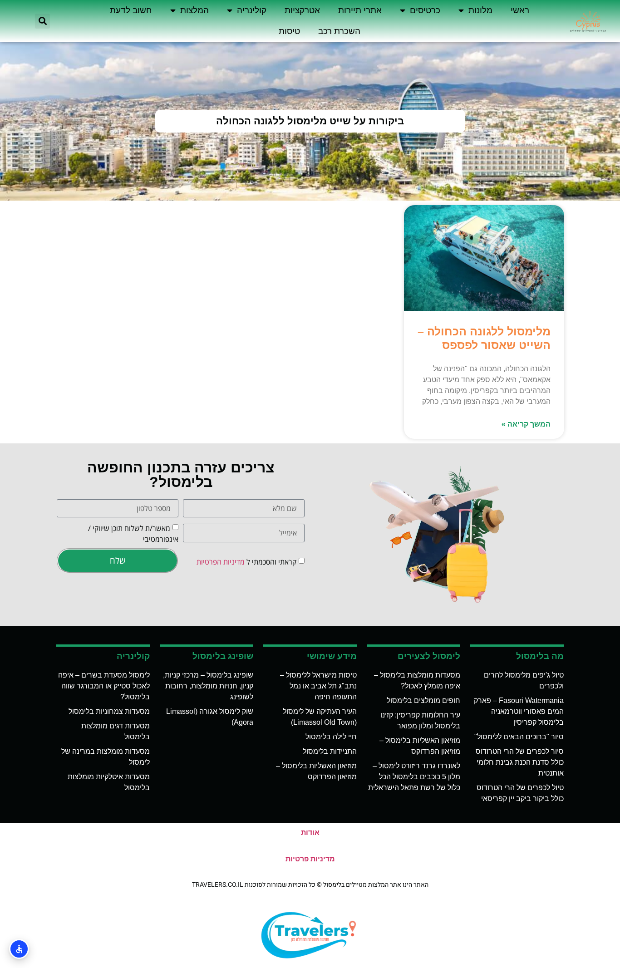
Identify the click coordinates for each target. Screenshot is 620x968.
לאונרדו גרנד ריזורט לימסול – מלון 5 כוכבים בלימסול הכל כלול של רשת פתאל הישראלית (414, 776)
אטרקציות (302, 10)
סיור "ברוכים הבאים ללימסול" (519, 737)
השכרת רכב (339, 31)
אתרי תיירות (360, 10)
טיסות (289, 31)
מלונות (480, 10)
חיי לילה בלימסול (331, 737)
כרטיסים (425, 10)
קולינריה (251, 10)
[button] (42, 21)
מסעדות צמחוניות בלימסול (109, 711)
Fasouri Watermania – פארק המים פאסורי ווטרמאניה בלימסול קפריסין (519, 711)
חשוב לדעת (131, 10)
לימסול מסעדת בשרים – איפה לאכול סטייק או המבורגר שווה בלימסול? (104, 686)
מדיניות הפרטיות (221, 562)
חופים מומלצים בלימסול (423, 700)
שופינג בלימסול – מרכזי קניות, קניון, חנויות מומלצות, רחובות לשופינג (208, 686)
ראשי (520, 10)
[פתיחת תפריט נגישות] (19, 949)
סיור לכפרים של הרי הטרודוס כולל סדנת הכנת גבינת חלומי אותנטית (520, 762)
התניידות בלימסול (330, 751)
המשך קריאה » (526, 424)
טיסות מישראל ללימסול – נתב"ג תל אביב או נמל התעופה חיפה (318, 686)
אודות (310, 832)
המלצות (194, 10)
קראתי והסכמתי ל (246, 562)
